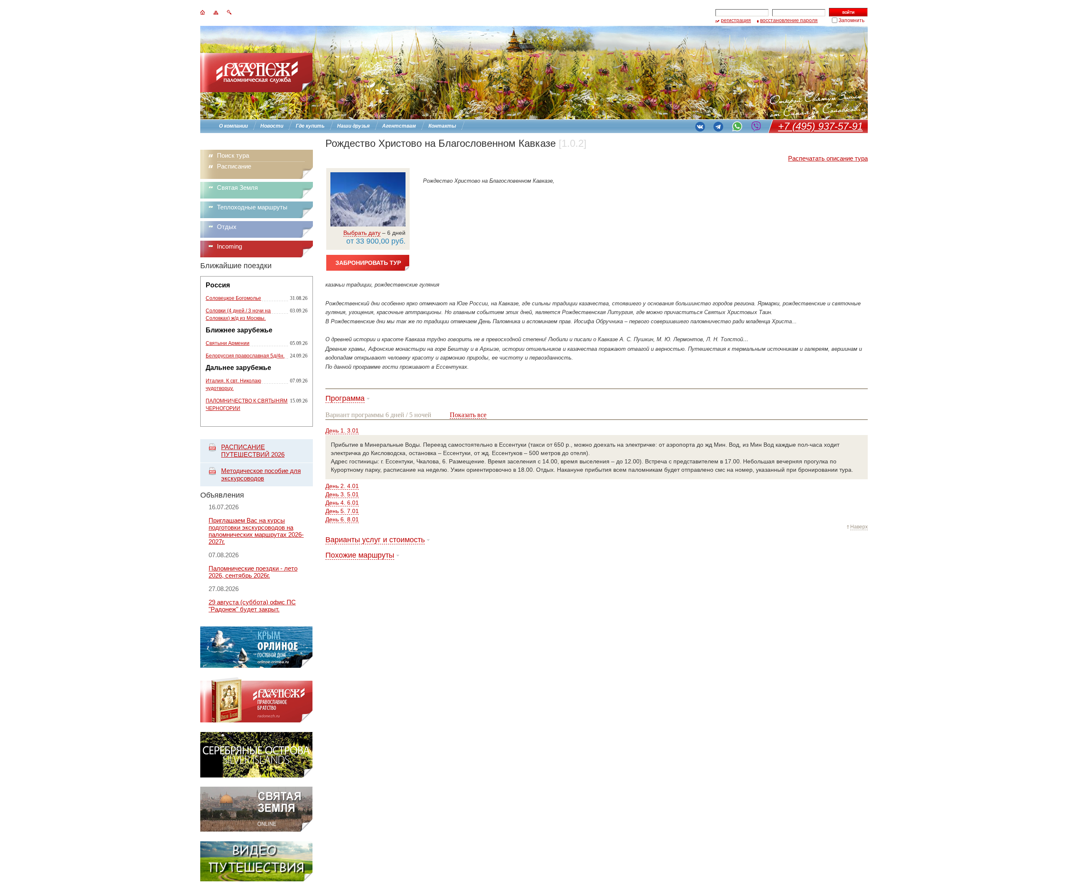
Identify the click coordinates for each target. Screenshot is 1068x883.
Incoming (229, 246)
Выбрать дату (361, 232)
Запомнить (851, 20)
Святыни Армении (227, 343)
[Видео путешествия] (256, 879)
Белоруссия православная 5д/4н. (245, 356)
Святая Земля (237, 187)
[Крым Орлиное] (256, 665)
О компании (233, 126)
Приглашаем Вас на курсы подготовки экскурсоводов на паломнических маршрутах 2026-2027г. (256, 531)
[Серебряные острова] (256, 775)
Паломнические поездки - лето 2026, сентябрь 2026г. (253, 572)
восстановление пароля (789, 20)
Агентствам (399, 126)
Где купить (310, 126)
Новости (271, 126)
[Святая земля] (256, 829)
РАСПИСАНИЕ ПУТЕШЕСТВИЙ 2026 (253, 450)
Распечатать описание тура (828, 158)
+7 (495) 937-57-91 (820, 126)
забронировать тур (368, 262)
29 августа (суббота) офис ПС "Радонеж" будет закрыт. (252, 606)
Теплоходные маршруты (252, 207)
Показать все (468, 414)
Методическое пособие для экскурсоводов (261, 474)
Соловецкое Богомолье (233, 298)
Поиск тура (233, 155)
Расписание (234, 166)
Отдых (227, 226)
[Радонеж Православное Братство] (256, 720)
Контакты (442, 126)
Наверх (859, 527)
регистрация (736, 20)
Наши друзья (353, 126)
